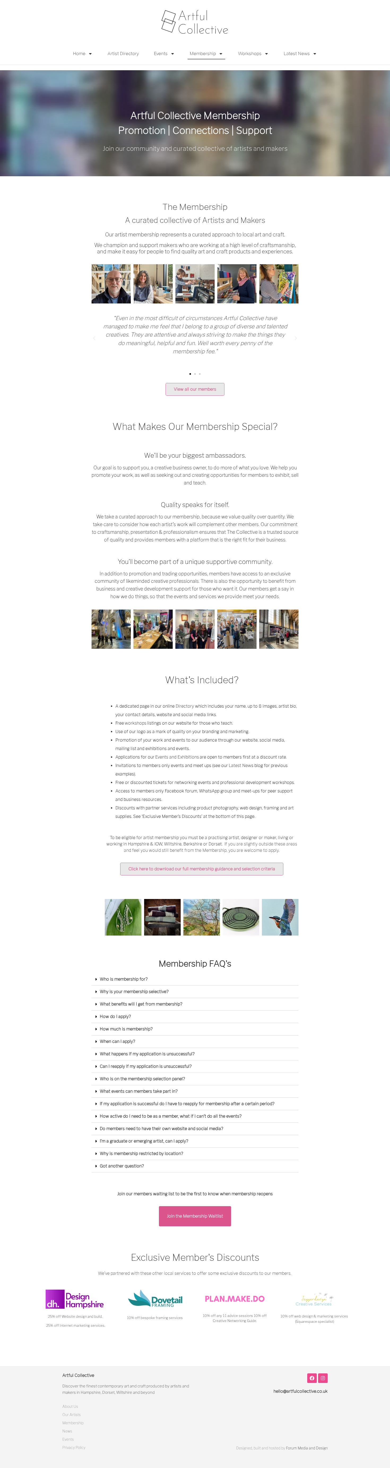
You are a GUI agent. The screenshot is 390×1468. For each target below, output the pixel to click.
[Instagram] (323, 1378)
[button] (190, 374)
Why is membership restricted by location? (141, 1153)
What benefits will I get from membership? (141, 1004)
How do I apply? (115, 1016)
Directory (185, 706)
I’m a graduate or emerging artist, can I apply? (144, 1141)
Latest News (297, 53)
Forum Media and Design (307, 1448)
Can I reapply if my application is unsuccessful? (146, 1066)
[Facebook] (312, 1378)
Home (79, 53)
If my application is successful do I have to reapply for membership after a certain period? (187, 1103)
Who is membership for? (124, 979)
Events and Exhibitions (177, 757)
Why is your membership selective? (134, 991)
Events (161, 53)
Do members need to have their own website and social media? (161, 1128)
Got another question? (122, 1166)
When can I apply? (117, 1041)
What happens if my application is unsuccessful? (147, 1053)
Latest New (240, 765)
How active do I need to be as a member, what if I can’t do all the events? (170, 1116)
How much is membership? (126, 1028)
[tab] (195, 979)
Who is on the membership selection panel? (142, 1078)
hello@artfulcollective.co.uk (301, 1391)
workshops (135, 723)
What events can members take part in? (138, 1091)
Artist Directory (123, 53)
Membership (203, 53)
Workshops (250, 53)
